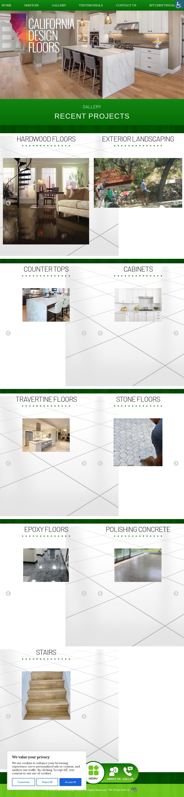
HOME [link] (6, 5)
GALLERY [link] (59, 5)
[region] (46, 770)
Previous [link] (7, 202)
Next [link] (83, 202)
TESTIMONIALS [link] (91, 5)
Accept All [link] (70, 782)
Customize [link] (24, 782)
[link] (179, 4)
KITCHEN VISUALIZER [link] (165, 5)
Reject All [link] (47, 782)
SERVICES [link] (31, 5)
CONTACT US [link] (126, 5)
